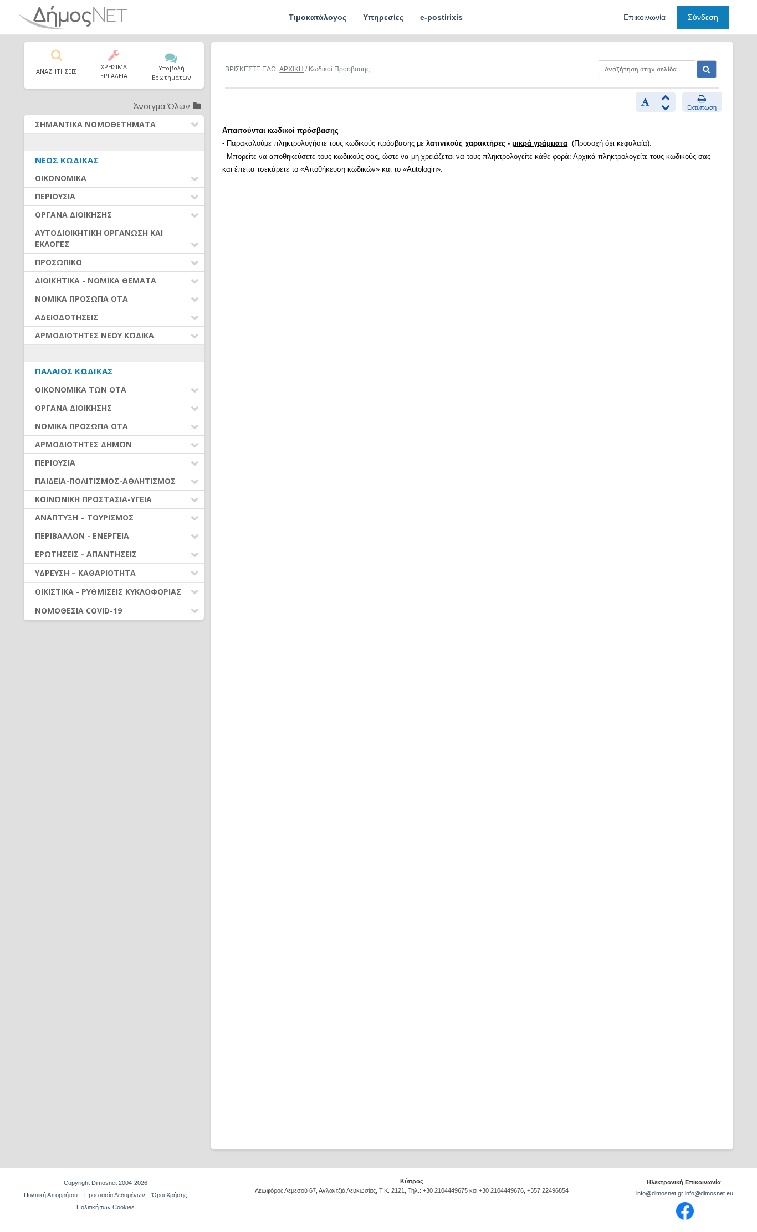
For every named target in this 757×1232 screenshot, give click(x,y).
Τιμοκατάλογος (317, 17)
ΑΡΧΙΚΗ (291, 69)
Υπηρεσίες (383, 17)
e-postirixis (441, 17)
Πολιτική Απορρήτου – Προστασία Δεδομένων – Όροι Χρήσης (105, 1195)
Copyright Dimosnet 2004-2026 (105, 1182)
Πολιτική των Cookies (105, 1207)
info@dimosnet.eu (709, 1193)
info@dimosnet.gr (659, 1193)
